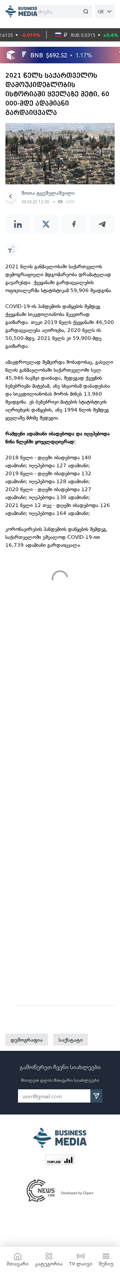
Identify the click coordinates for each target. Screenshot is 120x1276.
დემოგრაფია (27, 1039)
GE (101, 11)
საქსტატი (71, 1039)
